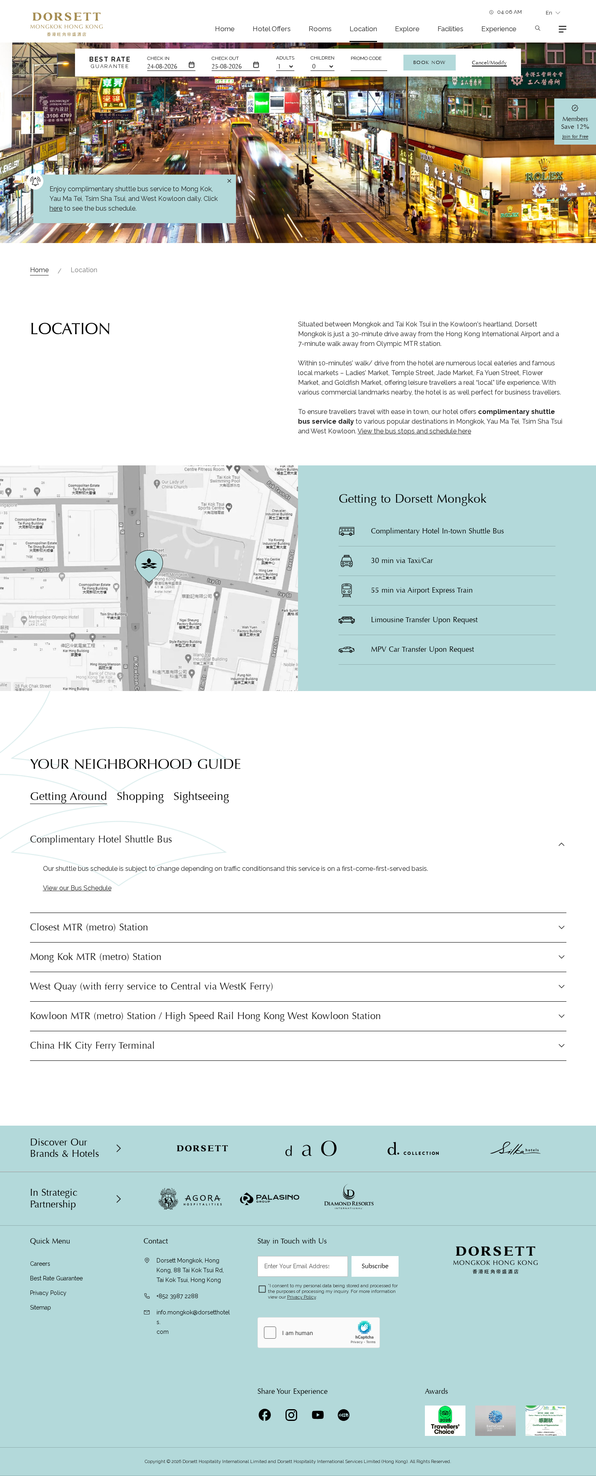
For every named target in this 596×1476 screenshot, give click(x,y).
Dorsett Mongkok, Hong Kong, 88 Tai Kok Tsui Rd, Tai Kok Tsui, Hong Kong (190, 1270)
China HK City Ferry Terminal (92, 1046)
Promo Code (366, 58)
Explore (407, 29)
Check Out (225, 58)
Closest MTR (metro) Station (89, 927)
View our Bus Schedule (77, 888)
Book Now (429, 62)
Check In (158, 58)
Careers (40, 1264)
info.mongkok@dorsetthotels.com (193, 1322)
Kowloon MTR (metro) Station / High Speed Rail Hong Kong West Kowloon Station (205, 1016)
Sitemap (40, 1307)
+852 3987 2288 (177, 1296)
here (55, 208)
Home (225, 29)
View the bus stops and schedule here (414, 431)
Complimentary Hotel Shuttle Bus (101, 840)
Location (363, 29)
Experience (499, 29)
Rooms (320, 29)
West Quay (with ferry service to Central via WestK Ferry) (151, 986)
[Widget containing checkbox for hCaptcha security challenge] (318, 1332)
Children (322, 58)
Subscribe (375, 1266)
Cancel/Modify (489, 63)
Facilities (450, 29)
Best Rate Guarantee (56, 1278)
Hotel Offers (272, 29)
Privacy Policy (48, 1293)
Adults (285, 58)
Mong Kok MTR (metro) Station (95, 957)
